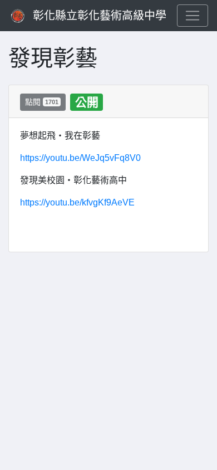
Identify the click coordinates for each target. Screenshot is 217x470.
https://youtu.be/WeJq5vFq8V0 (80, 158)
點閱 (41, 101)
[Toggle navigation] (192, 15)
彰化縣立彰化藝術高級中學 (99, 15)
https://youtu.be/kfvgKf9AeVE (77, 202)
